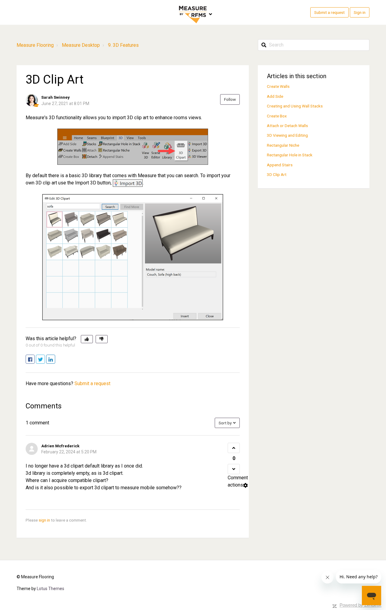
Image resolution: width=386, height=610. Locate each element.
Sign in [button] (359, 12)
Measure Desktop (81, 45)
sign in (44, 520)
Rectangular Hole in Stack (289, 154)
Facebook (34, 359)
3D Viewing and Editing (287, 135)
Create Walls (278, 86)
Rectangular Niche (283, 145)
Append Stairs (280, 164)
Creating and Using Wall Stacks (295, 106)
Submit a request (329, 12)
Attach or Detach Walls (287, 125)
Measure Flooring (35, 45)
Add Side (275, 96)
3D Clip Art (276, 174)
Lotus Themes (50, 588)
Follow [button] (230, 99)
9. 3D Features (123, 45)
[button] (87, 339)
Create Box (277, 115)
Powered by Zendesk (360, 605)
